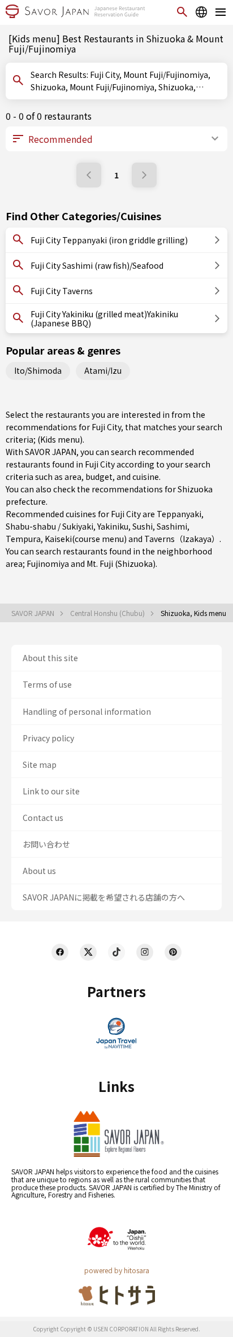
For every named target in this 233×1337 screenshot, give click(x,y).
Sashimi (172, 526)
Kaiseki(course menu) (86, 538)
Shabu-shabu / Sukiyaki (49, 526)
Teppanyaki (179, 513)
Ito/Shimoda (38, 370)
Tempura (23, 538)
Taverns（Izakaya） (181, 538)
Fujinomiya (48, 563)
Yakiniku (112, 526)
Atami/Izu (103, 370)
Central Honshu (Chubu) (108, 613)
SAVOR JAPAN (33, 613)
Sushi (142, 526)
